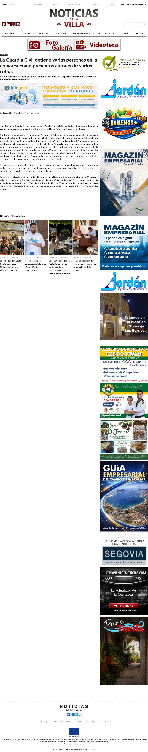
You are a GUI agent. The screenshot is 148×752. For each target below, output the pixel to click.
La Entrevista (74, 4)
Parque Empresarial (81, 34)
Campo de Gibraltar (105, 34)
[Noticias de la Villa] (74, 18)
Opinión (125, 34)
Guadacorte (61, 34)
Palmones (26, 34)
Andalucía (38, 4)
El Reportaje (95, 4)
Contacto (104, 722)
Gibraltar (55, 4)
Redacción (7, 113)
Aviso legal (44, 722)
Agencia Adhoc (90, 750)
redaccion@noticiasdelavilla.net (133, 4)
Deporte (139, 34)
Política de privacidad (85, 722)
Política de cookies (62, 722)
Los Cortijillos (42, 34)
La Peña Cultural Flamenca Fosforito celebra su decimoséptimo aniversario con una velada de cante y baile (60, 267)
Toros (112, 4)
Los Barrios (9, 34)
